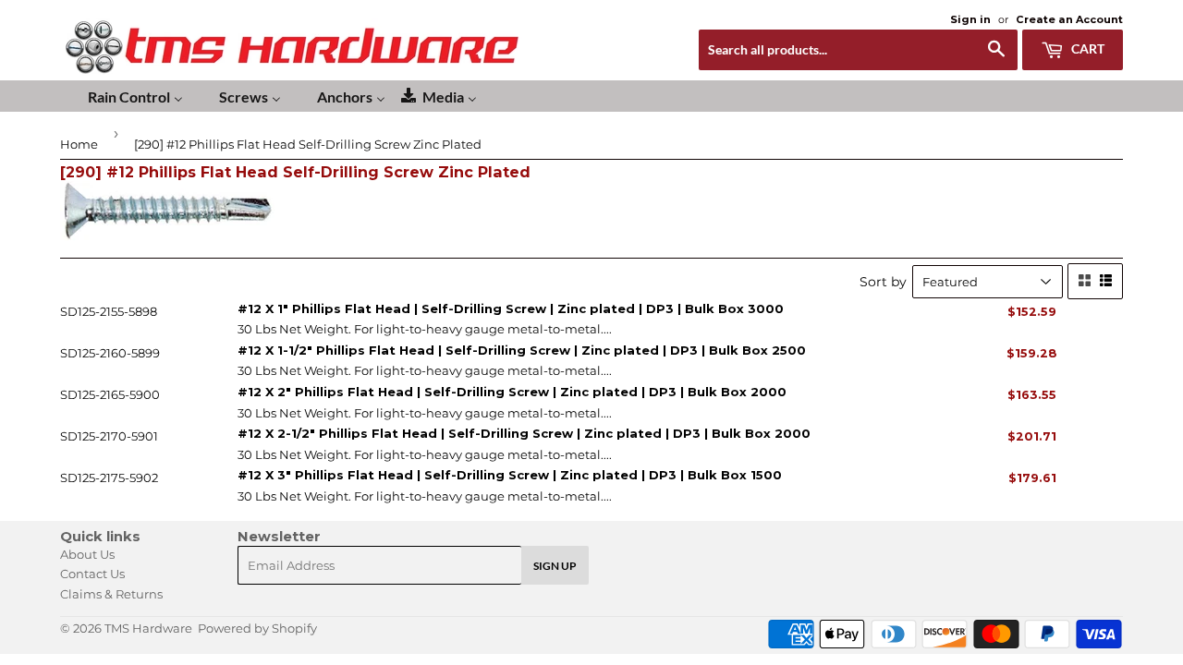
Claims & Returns (111, 593)
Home (79, 144)
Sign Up (555, 566)
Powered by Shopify (257, 628)
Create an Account (1069, 19)
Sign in (970, 19)
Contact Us (92, 573)
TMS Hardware (148, 628)
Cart (1086, 48)
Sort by (883, 281)
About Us (87, 554)
